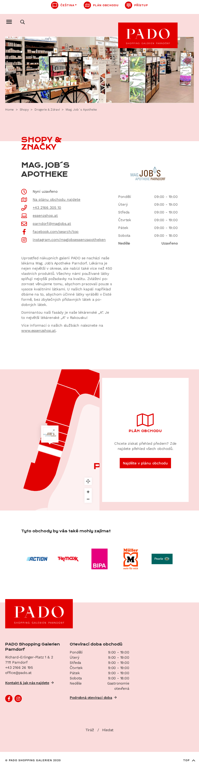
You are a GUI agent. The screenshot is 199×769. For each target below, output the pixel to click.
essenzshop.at (45, 215)
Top (186, 760)
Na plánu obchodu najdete (56, 199)
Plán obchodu (106, 5)
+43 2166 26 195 (19, 667)
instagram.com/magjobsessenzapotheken (69, 240)
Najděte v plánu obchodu (145, 463)
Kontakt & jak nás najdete (27, 683)
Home (9, 109)
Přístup (141, 5)
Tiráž (90, 730)
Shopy (24, 109)
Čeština (67, 5)
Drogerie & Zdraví (47, 109)
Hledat (107, 730)
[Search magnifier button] (22, 22)
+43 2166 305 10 (47, 207)
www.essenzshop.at (38, 330)
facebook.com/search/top (56, 231)
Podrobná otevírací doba (91, 697)
